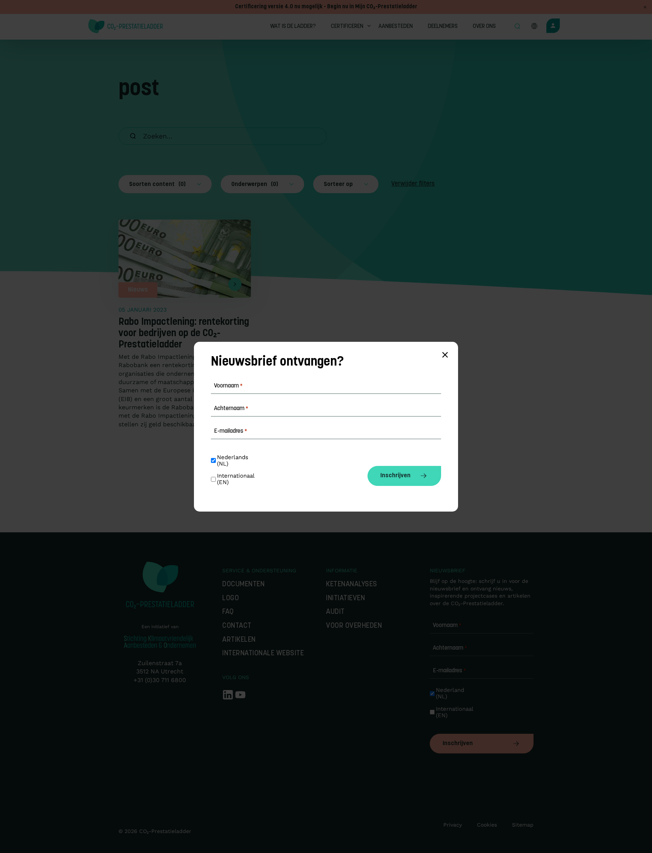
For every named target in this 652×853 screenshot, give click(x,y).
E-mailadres (449, 671)
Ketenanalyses (351, 584)
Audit (335, 612)
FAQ (228, 612)
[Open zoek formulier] (517, 27)
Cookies (487, 825)
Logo (230, 598)
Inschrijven (458, 744)
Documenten (243, 584)
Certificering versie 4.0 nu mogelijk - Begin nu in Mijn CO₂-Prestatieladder (326, 7)
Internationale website (263, 653)
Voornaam (447, 625)
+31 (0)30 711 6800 (160, 680)
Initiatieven (345, 598)
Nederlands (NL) (233, 460)
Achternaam (450, 648)
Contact (237, 626)
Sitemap (523, 825)
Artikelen (239, 640)
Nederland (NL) (451, 693)
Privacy (452, 825)
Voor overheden (354, 626)
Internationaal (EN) (453, 712)
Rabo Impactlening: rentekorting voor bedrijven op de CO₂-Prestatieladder (183, 333)
